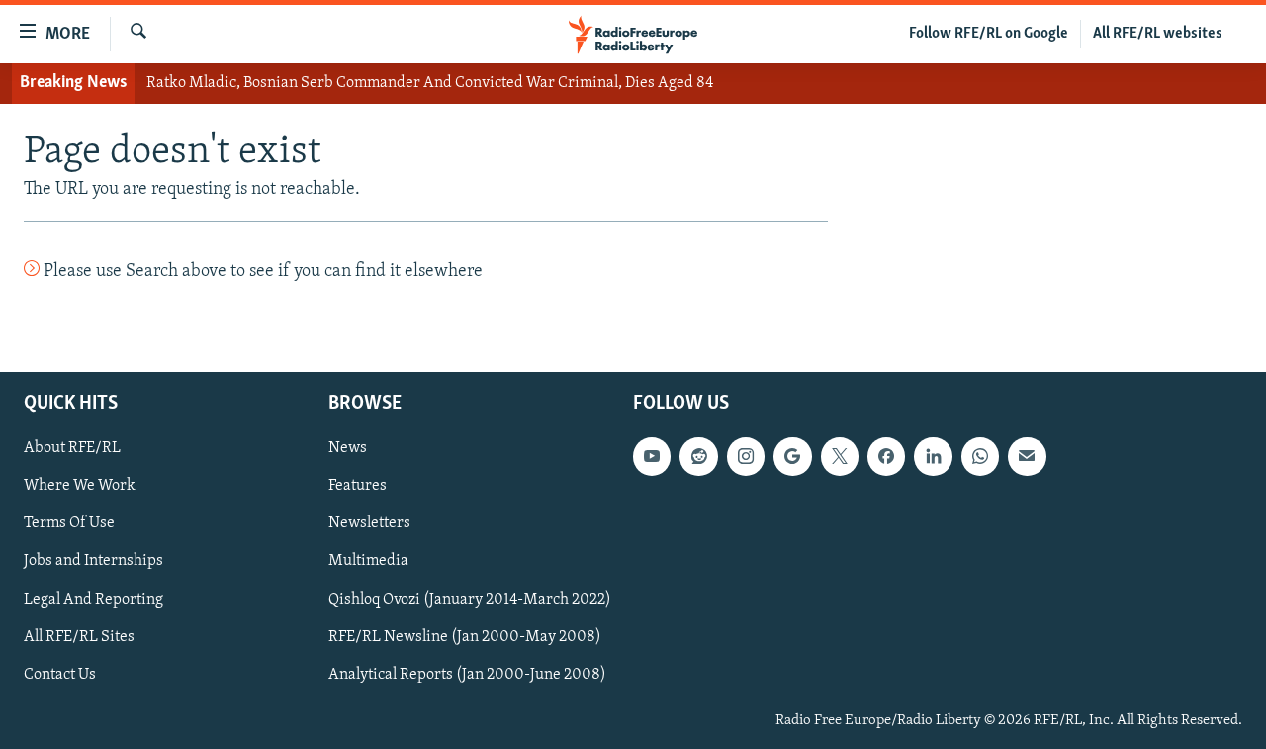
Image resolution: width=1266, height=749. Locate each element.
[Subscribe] (1026, 456)
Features (357, 487)
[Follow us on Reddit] (698, 456)
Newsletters (369, 524)
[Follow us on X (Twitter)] (840, 456)
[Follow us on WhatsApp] (980, 456)
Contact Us (60, 675)
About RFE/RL (72, 448)
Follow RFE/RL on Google (988, 34)
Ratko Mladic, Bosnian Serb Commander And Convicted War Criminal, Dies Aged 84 (429, 83)
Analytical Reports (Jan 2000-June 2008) (467, 675)
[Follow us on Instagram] (746, 456)
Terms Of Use (69, 524)
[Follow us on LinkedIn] (932, 456)
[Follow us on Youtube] (652, 456)
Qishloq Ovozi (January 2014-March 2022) (469, 600)
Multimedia (368, 562)
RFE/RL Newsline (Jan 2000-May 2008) (464, 637)
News (347, 448)
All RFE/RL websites (1157, 34)
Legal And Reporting (93, 600)
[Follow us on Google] (792, 456)
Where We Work (80, 487)
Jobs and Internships (93, 562)
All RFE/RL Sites (79, 637)
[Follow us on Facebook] (886, 456)
